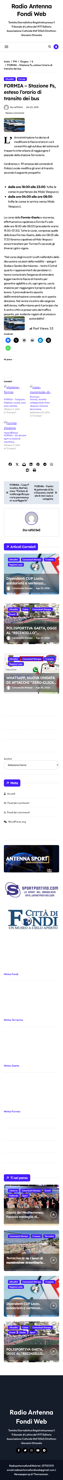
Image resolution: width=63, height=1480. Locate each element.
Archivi (8, 758)
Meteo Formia (12, 1111)
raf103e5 (34, 530)
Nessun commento (14, 112)
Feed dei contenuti (18, 803)
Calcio (25, 609)
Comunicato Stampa (22, 588)
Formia (21, 79)
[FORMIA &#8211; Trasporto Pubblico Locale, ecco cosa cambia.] (15, 391)
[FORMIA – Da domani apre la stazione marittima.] (15, 427)
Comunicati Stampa (31, 559)
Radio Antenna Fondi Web (31, 9)
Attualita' (9, 79)
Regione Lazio (15, 564)
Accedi (11, 793)
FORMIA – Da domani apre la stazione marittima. (15, 438)
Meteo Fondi (11, 974)
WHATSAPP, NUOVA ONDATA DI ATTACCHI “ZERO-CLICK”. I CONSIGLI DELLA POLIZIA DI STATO (31, 684)
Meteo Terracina (13, 1019)
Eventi (12, 614)
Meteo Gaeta (11, 1065)
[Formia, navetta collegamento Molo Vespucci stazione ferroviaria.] (41, 391)
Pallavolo (13, 1195)
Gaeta (23, 1332)
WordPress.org (17, 821)
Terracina (49, 1236)
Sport (25, 1195)
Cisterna (13, 1190)
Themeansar (40, 1474)
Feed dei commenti (18, 812)
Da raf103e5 (16, 107)
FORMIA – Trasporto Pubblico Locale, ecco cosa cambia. (15, 402)
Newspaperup (22, 1474)
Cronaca (49, 559)
